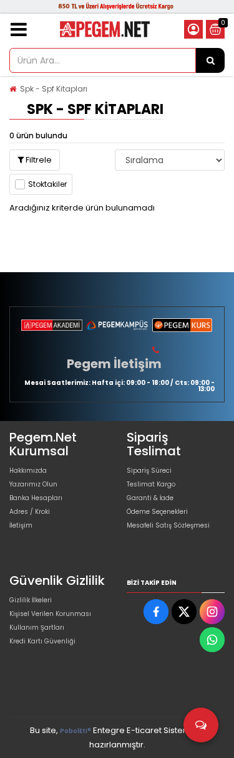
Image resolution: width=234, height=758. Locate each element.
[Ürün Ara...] (210, 60)
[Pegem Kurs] (182, 325)
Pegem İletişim (114, 364)
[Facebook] (156, 611)
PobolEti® (75, 731)
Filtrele (38, 160)
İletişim (20, 525)
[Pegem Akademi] (51, 325)
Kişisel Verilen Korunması (50, 613)
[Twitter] (184, 611)
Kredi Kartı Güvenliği (42, 641)
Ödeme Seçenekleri (157, 511)
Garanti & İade (150, 498)
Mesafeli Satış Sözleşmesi (168, 525)
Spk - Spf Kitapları (53, 88)
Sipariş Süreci (149, 470)
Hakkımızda (28, 470)
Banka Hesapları (35, 498)
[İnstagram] (212, 611)
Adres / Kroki (29, 511)
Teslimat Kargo (151, 484)
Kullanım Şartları (36, 627)
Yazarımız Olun (33, 484)
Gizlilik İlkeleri (30, 600)
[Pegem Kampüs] (116, 325)
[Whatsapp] (212, 639)
